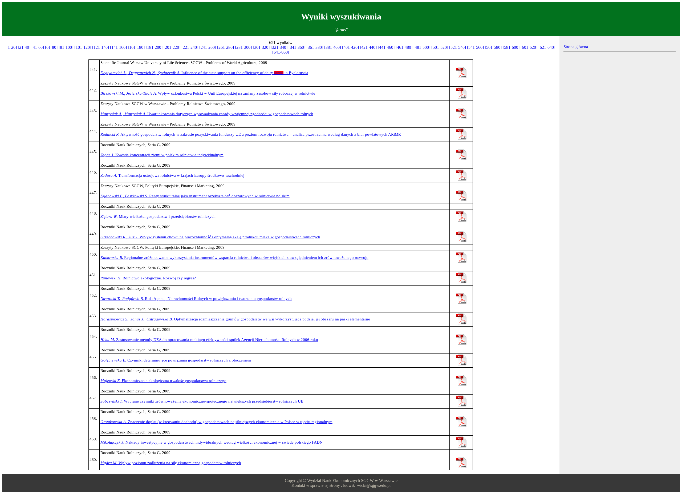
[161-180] (136, 47)
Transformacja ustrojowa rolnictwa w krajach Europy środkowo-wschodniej (172, 175)
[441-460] (386, 47)
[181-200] (154, 47)
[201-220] (172, 47)
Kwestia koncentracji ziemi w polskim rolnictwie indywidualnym (162, 155)
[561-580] (493, 47)
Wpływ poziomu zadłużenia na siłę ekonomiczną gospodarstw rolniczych (170, 463)
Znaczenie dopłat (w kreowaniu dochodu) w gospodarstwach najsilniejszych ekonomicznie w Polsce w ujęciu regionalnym (216, 422)
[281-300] (243, 47)
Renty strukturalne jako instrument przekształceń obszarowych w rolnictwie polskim (195, 196)
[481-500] (421, 47)
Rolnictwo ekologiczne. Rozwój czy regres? (148, 278)
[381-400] (332, 47)
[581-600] (511, 47)
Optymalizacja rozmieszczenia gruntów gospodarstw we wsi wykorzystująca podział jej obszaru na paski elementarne (235, 319)
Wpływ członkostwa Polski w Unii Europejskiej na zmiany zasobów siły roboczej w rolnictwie (207, 93)
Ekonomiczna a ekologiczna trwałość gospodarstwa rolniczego (163, 381)
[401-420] (350, 47)
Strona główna (575, 47)
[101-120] (82, 47)
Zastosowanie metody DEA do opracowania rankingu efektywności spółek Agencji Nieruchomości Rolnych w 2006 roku (209, 340)
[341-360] (297, 47)
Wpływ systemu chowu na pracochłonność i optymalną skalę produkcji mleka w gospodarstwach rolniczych (210, 237)
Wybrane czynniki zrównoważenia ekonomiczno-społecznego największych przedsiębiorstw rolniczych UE (201, 401)
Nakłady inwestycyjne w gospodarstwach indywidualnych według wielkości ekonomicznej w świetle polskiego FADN (211, 442)
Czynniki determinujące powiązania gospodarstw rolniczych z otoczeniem (175, 360)
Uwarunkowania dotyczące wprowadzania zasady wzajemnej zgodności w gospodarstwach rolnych (206, 114)
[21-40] (24, 47)
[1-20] (11, 47)
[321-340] (279, 47)
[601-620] (529, 47)
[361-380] (314, 47)
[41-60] (37, 47)
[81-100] (66, 47)
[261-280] (225, 47)
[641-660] (280, 52)
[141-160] (118, 47)
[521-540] (457, 47)
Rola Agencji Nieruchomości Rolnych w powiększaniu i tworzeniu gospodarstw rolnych (196, 298)
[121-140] (100, 47)
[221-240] (189, 47)
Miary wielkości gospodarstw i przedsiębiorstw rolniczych (158, 216)
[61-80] (51, 47)
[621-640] (546, 47)
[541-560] (475, 47)
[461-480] (404, 47)
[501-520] (439, 47)
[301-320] (261, 47)
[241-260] (207, 47)
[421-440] (368, 47)
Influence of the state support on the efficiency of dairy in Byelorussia (204, 73)
